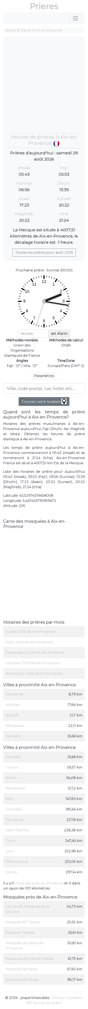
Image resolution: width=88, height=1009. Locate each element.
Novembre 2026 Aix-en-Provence (34, 674)
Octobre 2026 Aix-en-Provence (32, 663)
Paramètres (44, 376)
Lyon (10, 851)
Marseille (13, 736)
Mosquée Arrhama (22, 969)
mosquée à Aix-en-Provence (39, 883)
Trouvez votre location (41, 402)
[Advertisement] (44, 87)
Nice (9, 799)
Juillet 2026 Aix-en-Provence (30, 632)
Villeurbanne (17, 862)
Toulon (12, 767)
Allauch (12, 715)
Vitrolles (13, 705)
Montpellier (16, 788)
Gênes (11, 872)
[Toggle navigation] (75, 18)
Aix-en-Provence (49, 30)
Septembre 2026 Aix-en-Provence (35, 653)
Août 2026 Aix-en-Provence (29, 642)
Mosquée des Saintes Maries (29, 959)
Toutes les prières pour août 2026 (44, 252)
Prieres (44, 6)
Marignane (15, 726)
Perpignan (15, 820)
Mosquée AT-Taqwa (23, 922)
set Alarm (59, 333)
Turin (10, 841)
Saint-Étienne (17, 830)
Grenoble (14, 809)
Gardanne (14, 694)
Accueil (10, 30)
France (26, 30)
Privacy (58, 998)
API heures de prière (44, 1003)
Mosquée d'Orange (22, 980)
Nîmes (11, 778)
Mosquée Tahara (20, 933)
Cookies (74, 998)
